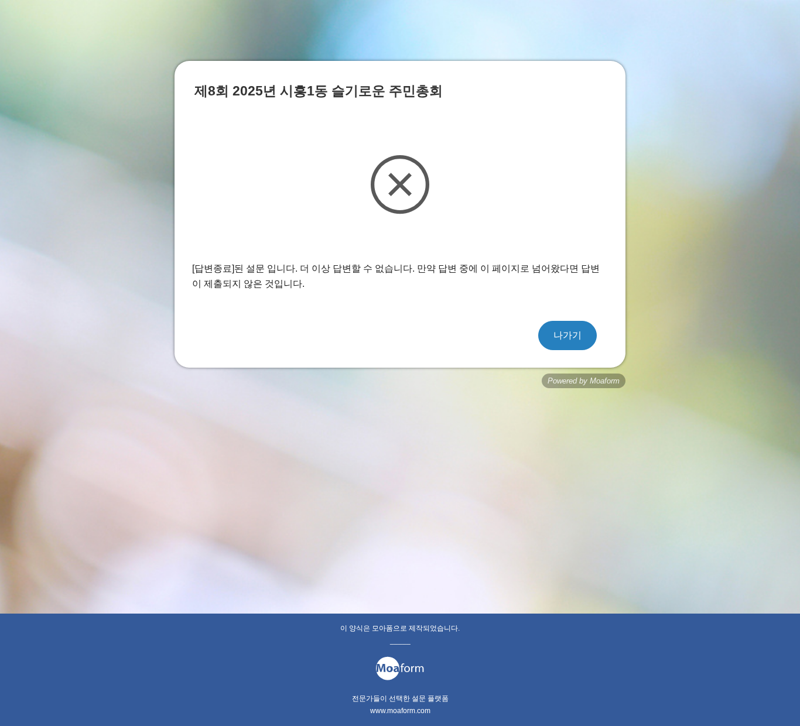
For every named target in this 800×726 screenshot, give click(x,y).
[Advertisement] (400, 482)
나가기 (567, 335)
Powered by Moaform (584, 380)
